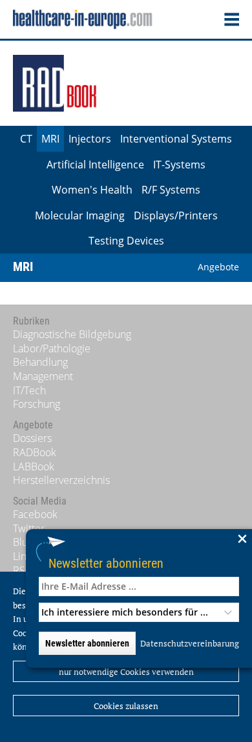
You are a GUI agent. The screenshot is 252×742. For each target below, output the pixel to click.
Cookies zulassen (126, 706)
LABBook (33, 466)
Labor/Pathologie (51, 348)
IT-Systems (179, 164)
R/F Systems (171, 190)
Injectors (89, 139)
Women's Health (92, 190)
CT (26, 139)
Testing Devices (126, 241)
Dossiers (32, 438)
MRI (50, 139)
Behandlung (40, 362)
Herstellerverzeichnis (61, 480)
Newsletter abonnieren (105, 563)
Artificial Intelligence (95, 164)
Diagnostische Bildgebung (72, 334)
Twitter (29, 528)
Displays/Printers (176, 215)
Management (43, 376)
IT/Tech (29, 390)
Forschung (36, 404)
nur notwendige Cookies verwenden (126, 671)
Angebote (218, 267)
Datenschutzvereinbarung (189, 643)
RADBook (34, 452)
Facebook (35, 514)
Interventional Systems (176, 139)
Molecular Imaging (80, 215)
